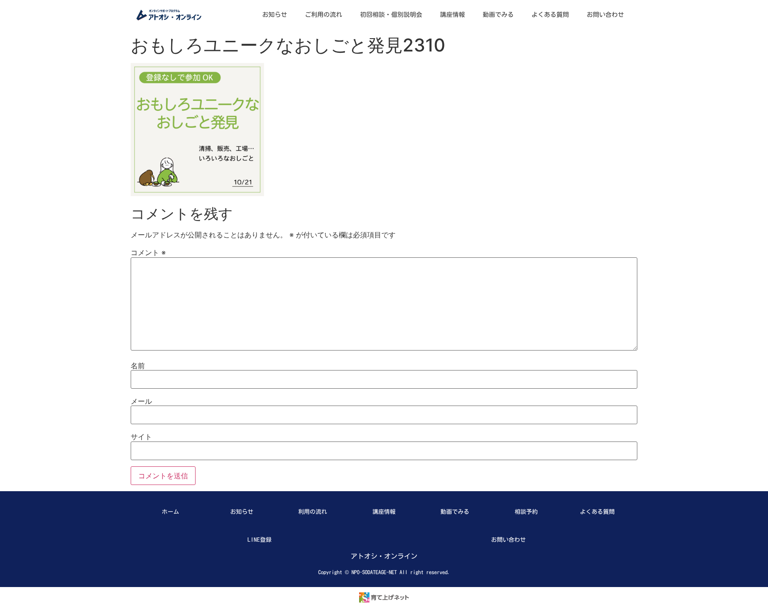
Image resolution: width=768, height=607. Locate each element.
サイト (141, 436)
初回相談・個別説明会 (391, 15)
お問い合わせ (605, 15)
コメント (148, 252)
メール (141, 401)
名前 (138, 365)
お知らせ (274, 15)
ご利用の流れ (323, 15)
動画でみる (498, 15)
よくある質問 (550, 15)
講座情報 (452, 15)
